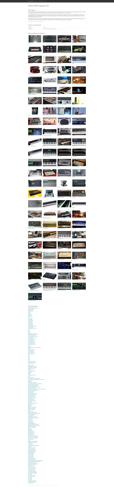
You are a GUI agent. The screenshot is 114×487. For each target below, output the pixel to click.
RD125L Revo (30, 429)
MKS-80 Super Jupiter (31, 408)
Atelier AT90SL (30, 325)
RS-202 (29, 440)
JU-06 (29, 84)
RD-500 (29, 428)
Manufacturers (40, 1)
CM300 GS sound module (32, 333)
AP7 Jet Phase (45, 63)
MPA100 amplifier (31, 411)
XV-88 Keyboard (30, 482)
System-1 (29, 313)
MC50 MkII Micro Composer (32, 402)
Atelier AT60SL (30, 322)
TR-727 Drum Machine (61, 259)
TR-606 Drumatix (31, 259)
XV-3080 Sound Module (76, 290)
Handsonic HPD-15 (61, 125)
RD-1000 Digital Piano (31, 427)
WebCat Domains (55, 485)
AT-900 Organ (30, 319)
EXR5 (29, 356)
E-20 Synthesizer (31, 350)
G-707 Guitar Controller (47, 115)
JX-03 (29, 330)
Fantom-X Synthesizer (31, 361)
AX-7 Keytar (59, 73)
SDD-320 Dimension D (61, 228)
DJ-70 (29, 345)
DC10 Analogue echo (31, 342)
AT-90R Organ (30, 73)
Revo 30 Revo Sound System (33, 438)
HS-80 (29, 376)
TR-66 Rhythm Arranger (32, 471)
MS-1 (73, 187)
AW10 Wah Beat (30, 327)
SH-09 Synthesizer (31, 238)
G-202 (73, 104)
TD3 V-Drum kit (30, 465)
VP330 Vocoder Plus (75, 279)
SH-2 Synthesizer (75, 238)
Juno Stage (30, 156)
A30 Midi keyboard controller (33, 308)
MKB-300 (29, 406)
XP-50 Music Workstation (32, 481)
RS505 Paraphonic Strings (32, 442)
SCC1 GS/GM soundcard (32, 449)
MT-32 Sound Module (31, 197)
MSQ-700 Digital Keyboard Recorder (34, 413)
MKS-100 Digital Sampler (32, 407)
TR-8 (58, 53)
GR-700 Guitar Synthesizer (32, 125)
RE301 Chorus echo (31, 434)
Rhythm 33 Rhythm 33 (46, 218)
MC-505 (29, 176)
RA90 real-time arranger (32, 426)
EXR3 (58, 94)
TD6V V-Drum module (31, 469)
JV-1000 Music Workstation (32, 382)
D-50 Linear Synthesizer (32, 338)
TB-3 (29, 53)
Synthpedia (31, 1)
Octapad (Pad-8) (31, 415)
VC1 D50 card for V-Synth (32, 473)
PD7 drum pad (30, 421)
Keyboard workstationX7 (32, 393)
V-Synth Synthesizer (75, 269)
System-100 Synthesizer (61, 42)
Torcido (44, 53)
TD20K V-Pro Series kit (32, 464)
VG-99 (59, 279)
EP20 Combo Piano (31, 353)
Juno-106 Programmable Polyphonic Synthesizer (36, 379)
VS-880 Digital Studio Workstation (33, 290)
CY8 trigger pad (30, 337)
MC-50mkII (30, 401)
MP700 (29, 410)
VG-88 (44, 279)
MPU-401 (44, 187)
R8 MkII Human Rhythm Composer (34, 425)
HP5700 (29, 374)
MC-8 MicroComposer (46, 176)
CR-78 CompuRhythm (31, 335)
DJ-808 (29, 312)
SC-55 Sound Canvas (31, 228)
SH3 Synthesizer (31, 456)
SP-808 (59, 249)
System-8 (29, 314)
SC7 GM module (45, 228)
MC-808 (59, 176)
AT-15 (29, 317)
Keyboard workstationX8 (32, 394)
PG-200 (73, 197)
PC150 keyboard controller (32, 416)
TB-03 (44, 84)
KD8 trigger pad (30, 392)
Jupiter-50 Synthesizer (46, 156)
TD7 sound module (31, 470)
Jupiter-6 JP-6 (60, 156)
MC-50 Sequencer (31, 398)
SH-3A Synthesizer (31, 453)
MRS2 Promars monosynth (32, 412)
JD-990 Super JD (30, 135)
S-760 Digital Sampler (75, 218)
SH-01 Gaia (74, 228)
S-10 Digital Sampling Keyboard (33, 445)
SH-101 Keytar (60, 238)
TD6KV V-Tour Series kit (32, 467)
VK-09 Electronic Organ (32, 475)
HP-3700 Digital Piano (31, 370)
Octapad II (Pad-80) (61, 197)
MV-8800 (44, 197)
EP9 (28, 354)
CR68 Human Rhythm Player (33, 336)
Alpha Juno (30, 63)
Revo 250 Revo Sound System (33, 437)
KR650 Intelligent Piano (32, 395)
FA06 (29, 359)
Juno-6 (59, 135)
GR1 (43, 125)
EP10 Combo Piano (31, 352)
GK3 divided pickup (61, 115)
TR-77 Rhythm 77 (75, 259)
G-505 (29, 115)
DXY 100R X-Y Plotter (31, 349)
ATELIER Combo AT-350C (32, 326)
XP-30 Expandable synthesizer (48, 290)
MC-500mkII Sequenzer (32, 400)
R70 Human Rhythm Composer (33, 424)
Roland (44, 27)
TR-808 (29, 269)
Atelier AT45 (30, 321)
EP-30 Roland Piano (31, 351)
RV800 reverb (30, 444)
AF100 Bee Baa (30, 310)
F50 (28, 358)
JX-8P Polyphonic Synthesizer (33, 390)
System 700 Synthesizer (32, 462)
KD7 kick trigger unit (31, 391)
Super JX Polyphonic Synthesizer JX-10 (34, 461)
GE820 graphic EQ (31, 365)
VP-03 (29, 332)
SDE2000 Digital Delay (31, 450)
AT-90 (73, 63)
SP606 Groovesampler (32, 458)
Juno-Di (44, 145)
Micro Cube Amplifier (31, 187)
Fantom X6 (30, 104)
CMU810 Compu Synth (76, 84)
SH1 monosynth (31, 455)
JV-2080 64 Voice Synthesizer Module (34, 166)
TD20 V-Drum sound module (33, 463)
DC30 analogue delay (31, 344)
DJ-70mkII (29, 346)
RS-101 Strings (30, 439)
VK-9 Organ (30, 479)
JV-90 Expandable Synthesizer (33, 385)
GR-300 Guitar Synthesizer (32, 367)
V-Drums (59, 269)
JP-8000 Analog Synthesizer (47, 135)
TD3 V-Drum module (31, 466)
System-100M (74, 42)
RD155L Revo (30, 430)
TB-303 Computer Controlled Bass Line (78, 249)
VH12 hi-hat (30, 474)
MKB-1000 (29, 405)
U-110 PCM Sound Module (32, 472)
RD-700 (59, 207)
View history (41, 21)
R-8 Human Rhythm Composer (33, 207)
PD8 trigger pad (30, 422)
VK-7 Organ (30, 478)
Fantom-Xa (44, 104)
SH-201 (29, 249)
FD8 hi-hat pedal (31, 363)
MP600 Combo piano (31, 409)
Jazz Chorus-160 (30, 377)
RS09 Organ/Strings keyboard (33, 441)
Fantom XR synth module (62, 104)
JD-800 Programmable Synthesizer (34, 378)
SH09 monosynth (31, 454)
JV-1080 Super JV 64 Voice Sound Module (35, 383)
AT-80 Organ (60, 63)
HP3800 (29, 373)
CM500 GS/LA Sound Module (33, 334)
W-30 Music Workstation (32, 480)
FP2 (28, 364)
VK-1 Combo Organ (31, 476)
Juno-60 (73, 135)
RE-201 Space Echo (31, 431)
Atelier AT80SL (30, 324)
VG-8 (29, 279)
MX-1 (43, 42)
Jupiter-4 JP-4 (30, 380)
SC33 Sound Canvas (31, 448)
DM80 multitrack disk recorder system (34, 347)
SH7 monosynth (31, 457)
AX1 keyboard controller (32, 328)
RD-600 (44, 207)
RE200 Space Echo (31, 433)
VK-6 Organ (30, 477)
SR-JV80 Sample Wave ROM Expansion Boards (35, 460)
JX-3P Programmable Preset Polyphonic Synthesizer (36, 389)
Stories (36, 1)
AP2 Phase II (30, 315)
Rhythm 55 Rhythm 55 (61, 218)
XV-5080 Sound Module (32, 300)
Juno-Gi (73, 145)
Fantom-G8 (74, 94)
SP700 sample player (31, 459)
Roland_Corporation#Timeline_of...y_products (50, 28)
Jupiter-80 (29, 381)
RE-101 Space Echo (31, 218)
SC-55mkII (29, 446)
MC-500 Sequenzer (31, 399)
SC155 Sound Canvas (31, 447)
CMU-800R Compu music (62, 84)
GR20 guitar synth (31, 368)
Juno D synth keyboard (32, 145)
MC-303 (59, 166)
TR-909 (44, 269)
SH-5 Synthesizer (45, 249)
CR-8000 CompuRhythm (32, 94)
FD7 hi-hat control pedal (32, 362)
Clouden (34, 485)
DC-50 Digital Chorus (31, 341)
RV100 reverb (30, 443)
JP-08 (29, 329)
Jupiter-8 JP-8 (74, 156)
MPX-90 (59, 187)
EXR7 (29, 357)
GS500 (29, 369)
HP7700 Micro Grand (31, 375)
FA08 (29, 360)
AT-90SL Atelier (30, 320)
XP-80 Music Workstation (62, 290)
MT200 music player (31, 414)
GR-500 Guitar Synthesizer (76, 115)
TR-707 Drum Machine (46, 259)
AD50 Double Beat (31, 309)
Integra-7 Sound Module (76, 125)
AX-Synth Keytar (75, 73)
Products (44, 1)
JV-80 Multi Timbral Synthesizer (33, 384)
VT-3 (73, 53)
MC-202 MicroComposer (32, 397)
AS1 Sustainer (30, 316)
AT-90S (44, 73)
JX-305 (44, 166)
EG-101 (44, 94)
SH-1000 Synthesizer (46, 238)
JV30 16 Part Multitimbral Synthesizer (34, 386)
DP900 (29, 348)
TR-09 (29, 331)
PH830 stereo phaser (31, 423)
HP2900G (29, 372)
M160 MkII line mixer (31, 396)
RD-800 (73, 207)
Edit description (37, 21)
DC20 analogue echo (31, 343)
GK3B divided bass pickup (32, 366)
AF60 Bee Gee (30, 42)
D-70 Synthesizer (31, 340)
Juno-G (59, 145)
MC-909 (73, 176)
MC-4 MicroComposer (76, 166)
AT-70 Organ (30, 318)
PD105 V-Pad (30, 418)
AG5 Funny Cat (30, 311)
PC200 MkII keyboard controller (33, 417)
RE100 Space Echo (31, 432)
